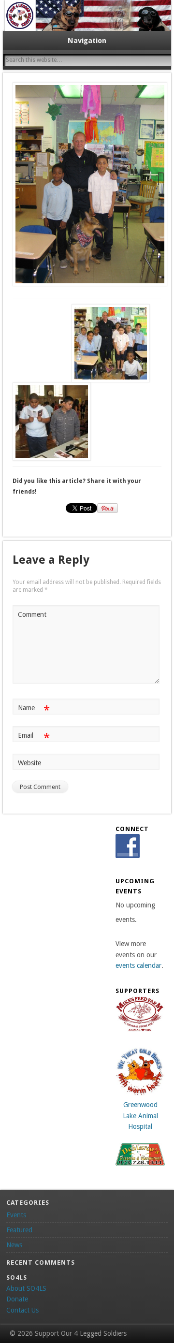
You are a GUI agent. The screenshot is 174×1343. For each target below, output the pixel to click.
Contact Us (22, 1310)
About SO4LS (26, 1288)
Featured (19, 1230)
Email (33, 737)
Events (16, 1215)
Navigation (87, 40)
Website (29, 763)
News (14, 1245)
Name (33, 709)
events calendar (138, 965)
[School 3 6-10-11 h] (87, 184)
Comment (32, 614)
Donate (17, 1299)
